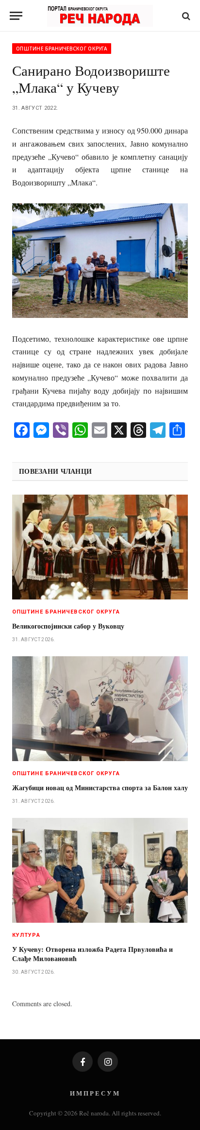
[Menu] (16, 16)
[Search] (185, 16)
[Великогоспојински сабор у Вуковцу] (100, 547)
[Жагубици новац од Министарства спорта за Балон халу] (100, 708)
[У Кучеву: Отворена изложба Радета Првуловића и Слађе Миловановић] (100, 870)
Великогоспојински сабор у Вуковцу (68, 626)
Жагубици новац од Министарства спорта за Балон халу (100, 787)
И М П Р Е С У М (94, 1092)
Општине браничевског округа (61, 48)
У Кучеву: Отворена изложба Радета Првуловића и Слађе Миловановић (92, 954)
